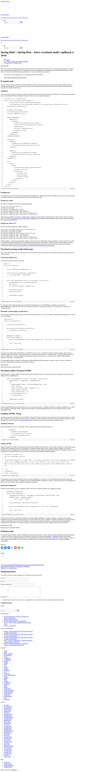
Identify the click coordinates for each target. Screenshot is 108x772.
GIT (5, 666)
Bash (5, 652)
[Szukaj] (21, 22)
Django (6, 661)
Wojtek (6, 631)
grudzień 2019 (8, 728)
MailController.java (6, 349)
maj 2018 (6, 743)
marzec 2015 (7, 756)
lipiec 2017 (7, 744)
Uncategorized (8, 696)
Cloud (5, 657)
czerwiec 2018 (8, 741)
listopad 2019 (7, 729)
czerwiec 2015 (8, 753)
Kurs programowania (9, 675)
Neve (2, 770)
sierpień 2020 (7, 720)
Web (5, 698)
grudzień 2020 (8, 714)
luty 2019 (6, 735)
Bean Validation (8, 653)
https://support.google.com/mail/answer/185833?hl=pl (24, 218)
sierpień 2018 (7, 738)
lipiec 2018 (7, 740)
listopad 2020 (7, 715)
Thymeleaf (48, 536)
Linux (5, 676)
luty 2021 (6, 712)
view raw (72, 188)
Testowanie (7, 694)
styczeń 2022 (7, 708)
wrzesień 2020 (8, 718)
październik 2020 (8, 717)
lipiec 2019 (7, 734)
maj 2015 (6, 755)
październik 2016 (8, 746)
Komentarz (4, 597)
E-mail (3, 581)
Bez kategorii (7, 655)
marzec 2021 (7, 711)
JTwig (55, 535)
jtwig (11, 565)
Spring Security (8, 693)
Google (6, 667)
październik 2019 (8, 731)
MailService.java (6, 301)
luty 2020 (6, 725)
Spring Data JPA (8, 691)
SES (13, 565)
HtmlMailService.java (7, 403)
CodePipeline (7, 660)
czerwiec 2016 (8, 747)
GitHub (16, 188)
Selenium (6, 684)
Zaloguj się (7, 762)
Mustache (55, 536)
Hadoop (6, 669)
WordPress (14, 770)
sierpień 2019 (7, 732)
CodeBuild (7, 658)
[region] (38, 142)
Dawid (6, 637)
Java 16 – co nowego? (10, 625)
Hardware (6, 670)
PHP (5, 679)
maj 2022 (6, 705)
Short (5, 685)
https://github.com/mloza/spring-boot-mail (15, 77)
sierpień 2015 (7, 752)
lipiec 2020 (7, 721)
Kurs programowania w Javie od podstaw (15, 621)
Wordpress (7, 699)
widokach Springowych (25, 420)
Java (5, 61)
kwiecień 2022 (8, 706)
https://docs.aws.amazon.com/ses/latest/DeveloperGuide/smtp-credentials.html (34, 245)
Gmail (8, 565)
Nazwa (3, 578)
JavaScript (7, 673)
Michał (8, 60)
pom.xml (4, 188)
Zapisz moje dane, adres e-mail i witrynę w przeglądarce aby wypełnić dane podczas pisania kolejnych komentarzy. (33, 600)
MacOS (6, 678)
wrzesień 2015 (8, 750)
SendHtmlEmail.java (7, 514)
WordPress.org (8, 767)
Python (6, 681)
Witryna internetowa (6, 584)
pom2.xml (4, 439)
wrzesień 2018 (8, 737)
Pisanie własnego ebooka (10, 619)
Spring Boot (14, 61)
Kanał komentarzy (9, 765)
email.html (4, 475)
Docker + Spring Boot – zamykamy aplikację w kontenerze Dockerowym (18, 641)
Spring (9, 61)
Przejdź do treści (5, 1)
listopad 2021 (7, 709)
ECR (5, 664)
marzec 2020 (7, 723)
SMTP (16, 565)
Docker (6, 663)
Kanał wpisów (8, 764)
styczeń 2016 (7, 749)
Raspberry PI (7, 682)
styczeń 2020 (7, 726)
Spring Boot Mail (23, 61)
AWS (4, 565)
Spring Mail (41, 565)
